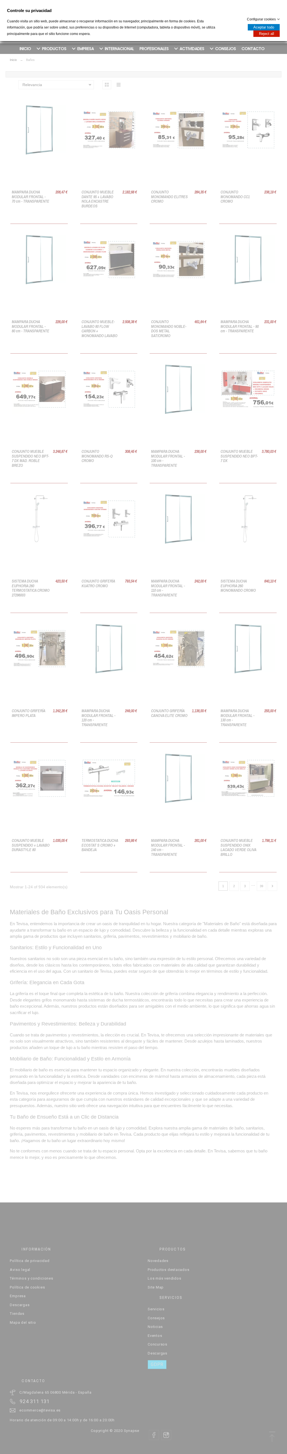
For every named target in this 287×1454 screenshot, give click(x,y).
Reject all (266, 34)
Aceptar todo (263, 27)
